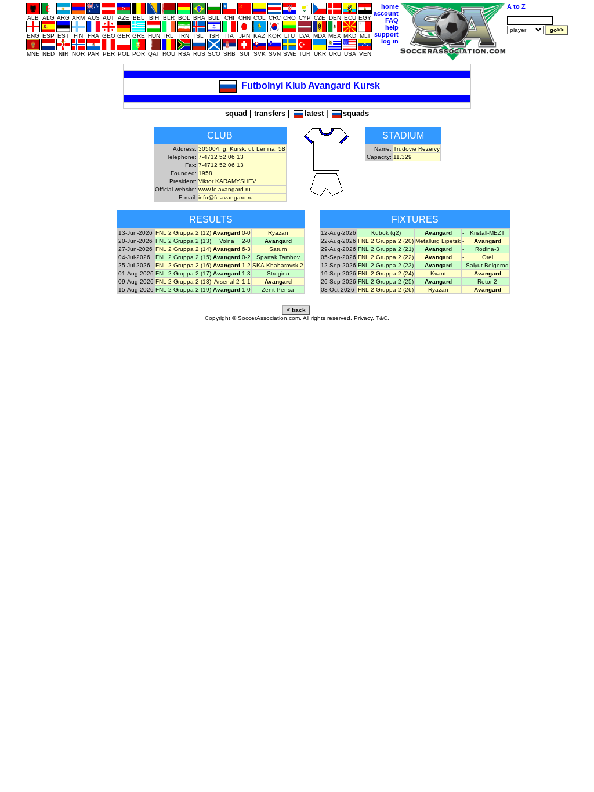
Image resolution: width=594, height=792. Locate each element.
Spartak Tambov (278, 257)
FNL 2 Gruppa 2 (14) (183, 249)
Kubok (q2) (386, 233)
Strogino (278, 273)
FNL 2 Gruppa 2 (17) (183, 273)
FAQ (392, 20)
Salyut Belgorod (487, 265)
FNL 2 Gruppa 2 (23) (386, 265)
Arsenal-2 (227, 281)
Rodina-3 (487, 249)
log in (390, 41)
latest (314, 113)
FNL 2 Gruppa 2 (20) (386, 241)
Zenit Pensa (278, 289)
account (386, 13)
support (386, 34)
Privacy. (364, 318)
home (390, 6)
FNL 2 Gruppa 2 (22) (386, 257)
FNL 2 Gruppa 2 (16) (183, 265)
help (392, 27)
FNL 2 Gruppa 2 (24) (386, 273)
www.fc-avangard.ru (224, 189)
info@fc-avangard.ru (225, 197)
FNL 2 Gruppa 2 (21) (386, 249)
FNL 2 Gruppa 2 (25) (386, 281)
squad (236, 113)
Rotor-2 (487, 281)
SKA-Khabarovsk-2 (277, 265)
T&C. (382, 318)
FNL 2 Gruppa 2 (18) (183, 281)
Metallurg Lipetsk (438, 241)
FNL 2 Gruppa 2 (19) (183, 289)
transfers (269, 113)
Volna (226, 241)
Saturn (278, 249)
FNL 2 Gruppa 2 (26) (386, 289)
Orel (487, 257)
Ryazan (278, 233)
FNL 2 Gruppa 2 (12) (183, 233)
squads (356, 113)
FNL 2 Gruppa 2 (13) (183, 241)
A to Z (516, 6)
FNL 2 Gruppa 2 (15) (183, 257)
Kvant (438, 273)
